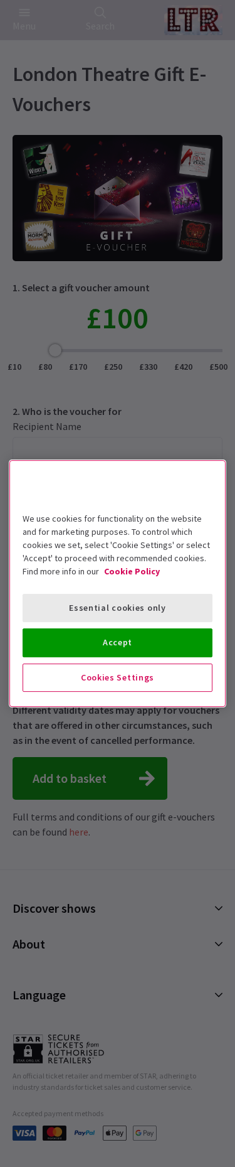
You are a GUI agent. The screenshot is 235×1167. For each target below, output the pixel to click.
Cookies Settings (117, 677)
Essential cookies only (117, 607)
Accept (117, 642)
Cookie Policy (132, 571)
